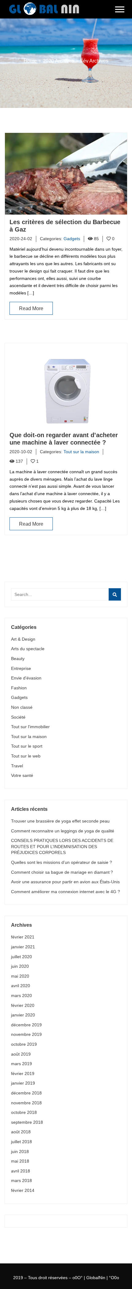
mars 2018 (21, 1180)
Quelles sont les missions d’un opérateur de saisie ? (61, 862)
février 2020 (22, 1005)
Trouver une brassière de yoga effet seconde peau (60, 821)
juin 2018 (20, 1151)
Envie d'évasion (26, 677)
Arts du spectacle (28, 648)
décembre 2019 (26, 1024)
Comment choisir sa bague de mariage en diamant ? (62, 872)
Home (30, 61)
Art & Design (23, 639)
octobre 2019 (24, 1044)
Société (18, 717)
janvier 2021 (23, 946)
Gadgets (19, 697)
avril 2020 (20, 985)
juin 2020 (20, 966)
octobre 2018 (24, 1112)
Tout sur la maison (29, 736)
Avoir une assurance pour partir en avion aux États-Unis (65, 881)
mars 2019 (21, 1063)
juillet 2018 (21, 1141)
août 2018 (21, 1131)
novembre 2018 (26, 1102)
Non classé (22, 707)
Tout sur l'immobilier (30, 726)
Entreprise (21, 668)
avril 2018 (20, 1170)
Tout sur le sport (26, 746)
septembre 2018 (27, 1122)
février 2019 (22, 1073)
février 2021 (22, 936)
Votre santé (22, 775)
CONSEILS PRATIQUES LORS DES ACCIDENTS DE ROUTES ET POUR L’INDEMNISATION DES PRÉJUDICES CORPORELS (62, 846)
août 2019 (21, 1054)
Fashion (19, 687)
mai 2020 (20, 976)
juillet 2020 (21, 956)
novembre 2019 (26, 1034)
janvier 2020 (23, 1014)
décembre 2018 (26, 1092)
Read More (31, 308)
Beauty (18, 658)
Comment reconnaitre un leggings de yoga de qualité (62, 830)
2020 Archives (58, 61)
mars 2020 (21, 995)
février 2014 (22, 1190)
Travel (17, 765)
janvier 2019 (23, 1083)
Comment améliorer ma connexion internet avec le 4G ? (65, 891)
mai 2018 (20, 1161)
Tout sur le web (26, 755)
